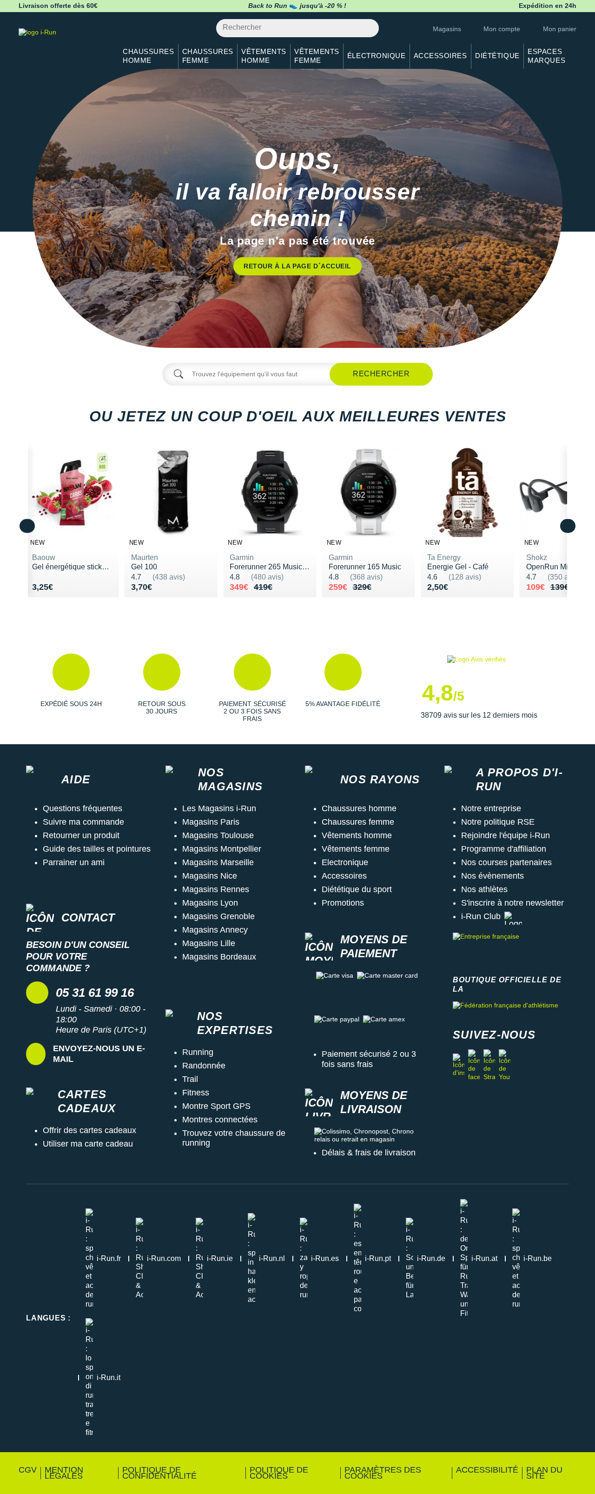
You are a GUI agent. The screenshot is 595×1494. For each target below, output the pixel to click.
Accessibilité (487, 1469)
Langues (48, 1318)
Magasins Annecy (215, 929)
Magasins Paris (210, 822)
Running (197, 1052)
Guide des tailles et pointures (97, 849)
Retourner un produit (81, 835)
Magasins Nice (209, 875)
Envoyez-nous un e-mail (99, 1054)
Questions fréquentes (82, 808)
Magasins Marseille (218, 862)
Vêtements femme (356, 849)
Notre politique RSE (498, 822)
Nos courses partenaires (506, 862)
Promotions (343, 902)
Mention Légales (64, 1473)
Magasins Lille (208, 943)
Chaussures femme (358, 822)
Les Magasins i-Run (219, 808)
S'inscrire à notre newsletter (512, 902)
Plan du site (544, 1473)
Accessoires (344, 875)
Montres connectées (220, 1119)
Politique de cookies (279, 1473)
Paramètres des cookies (382, 1473)
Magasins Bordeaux (219, 956)
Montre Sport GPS (216, 1106)
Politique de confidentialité (159, 1473)
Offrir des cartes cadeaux (89, 1130)
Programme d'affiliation (503, 849)
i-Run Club (481, 916)
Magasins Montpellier (221, 849)
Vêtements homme (357, 835)
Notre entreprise (491, 808)
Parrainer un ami (74, 862)
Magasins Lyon (210, 902)
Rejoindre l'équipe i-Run (505, 835)
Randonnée (203, 1065)
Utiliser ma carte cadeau (88, 1143)
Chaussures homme (359, 808)
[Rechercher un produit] (366, 28)
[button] (71, 688)
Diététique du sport (357, 889)
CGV (28, 1469)
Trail (190, 1079)
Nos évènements (492, 875)
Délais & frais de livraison (369, 1152)
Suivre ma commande (83, 822)
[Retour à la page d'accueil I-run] (63, 44)
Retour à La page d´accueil (297, 266)
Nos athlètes (484, 889)
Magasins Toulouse (218, 835)
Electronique (345, 862)
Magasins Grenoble (218, 916)
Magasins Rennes (215, 889)
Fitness (195, 1092)
